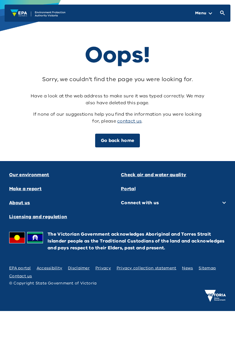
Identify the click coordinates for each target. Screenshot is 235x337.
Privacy (103, 268)
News (187, 268)
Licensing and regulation (38, 216)
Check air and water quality (153, 174)
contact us (129, 121)
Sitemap (207, 268)
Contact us (20, 276)
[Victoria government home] (215, 296)
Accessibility (49, 268)
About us (19, 202)
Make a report (25, 188)
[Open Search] (221, 13)
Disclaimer (79, 268)
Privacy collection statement (147, 268)
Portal (128, 188)
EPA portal (20, 268)
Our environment (29, 174)
